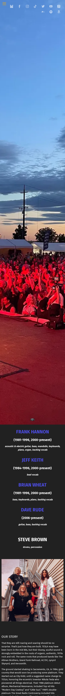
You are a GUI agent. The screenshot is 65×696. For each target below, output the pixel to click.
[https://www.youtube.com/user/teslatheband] (50, 6)
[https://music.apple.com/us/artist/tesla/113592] (58, 6)
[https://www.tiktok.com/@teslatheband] (35, 6)
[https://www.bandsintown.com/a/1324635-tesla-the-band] (11, 6)
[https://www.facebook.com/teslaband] (19, 6)
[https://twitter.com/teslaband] (43, 6)
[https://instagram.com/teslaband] (27, 6)
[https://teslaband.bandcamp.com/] (43, 11)
